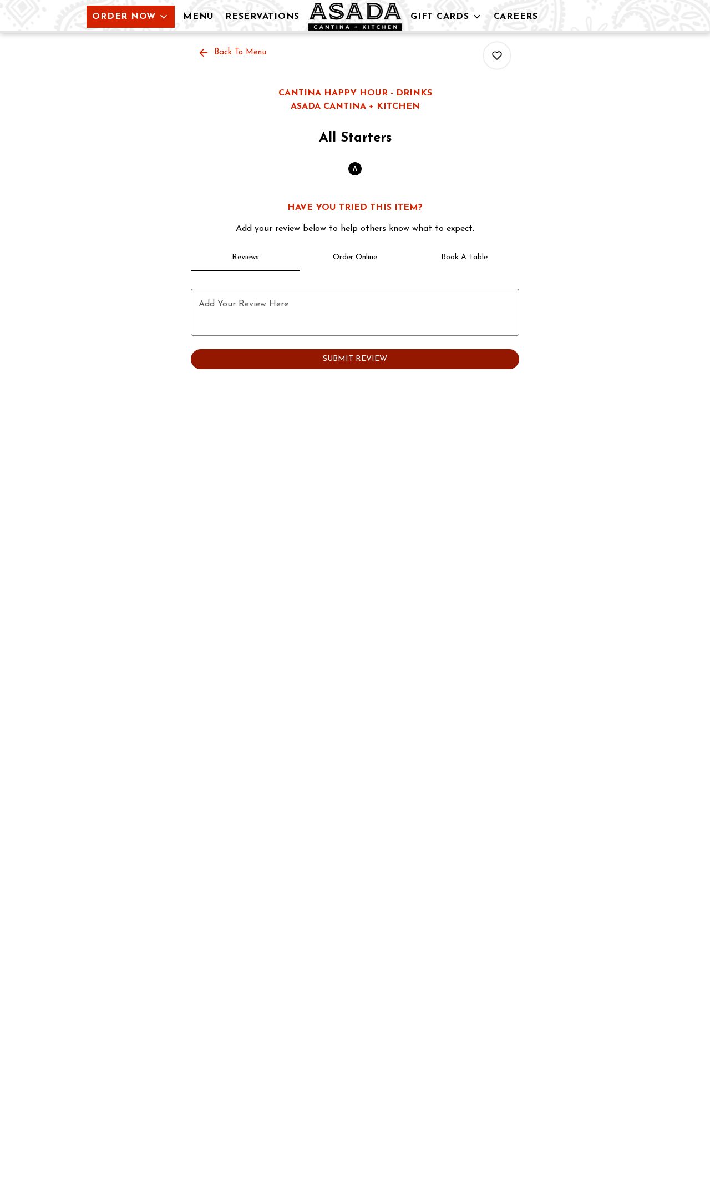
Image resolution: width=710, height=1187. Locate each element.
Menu (198, 16)
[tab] (245, 257)
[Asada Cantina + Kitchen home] (355, 17)
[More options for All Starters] (497, 55)
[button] (131, 17)
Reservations (262, 16)
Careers (516, 16)
